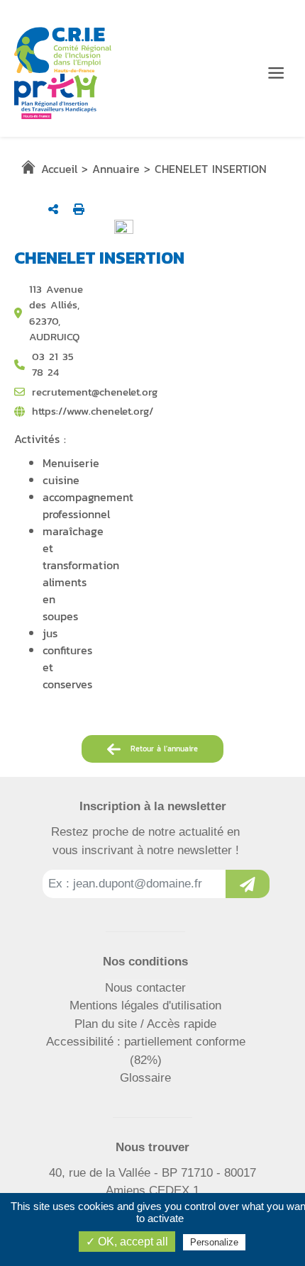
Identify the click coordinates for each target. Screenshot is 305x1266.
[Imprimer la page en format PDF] (78, 209)
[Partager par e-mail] (53, 209)
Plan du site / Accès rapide (145, 1024)
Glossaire (145, 1078)
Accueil (59, 168)
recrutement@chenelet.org (94, 392)
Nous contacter (145, 988)
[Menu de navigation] (276, 73)
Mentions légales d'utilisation (145, 1005)
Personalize (214, 1242)
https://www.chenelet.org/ (92, 411)
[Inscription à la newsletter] (248, 884)
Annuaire (116, 168)
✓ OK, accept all (127, 1242)
